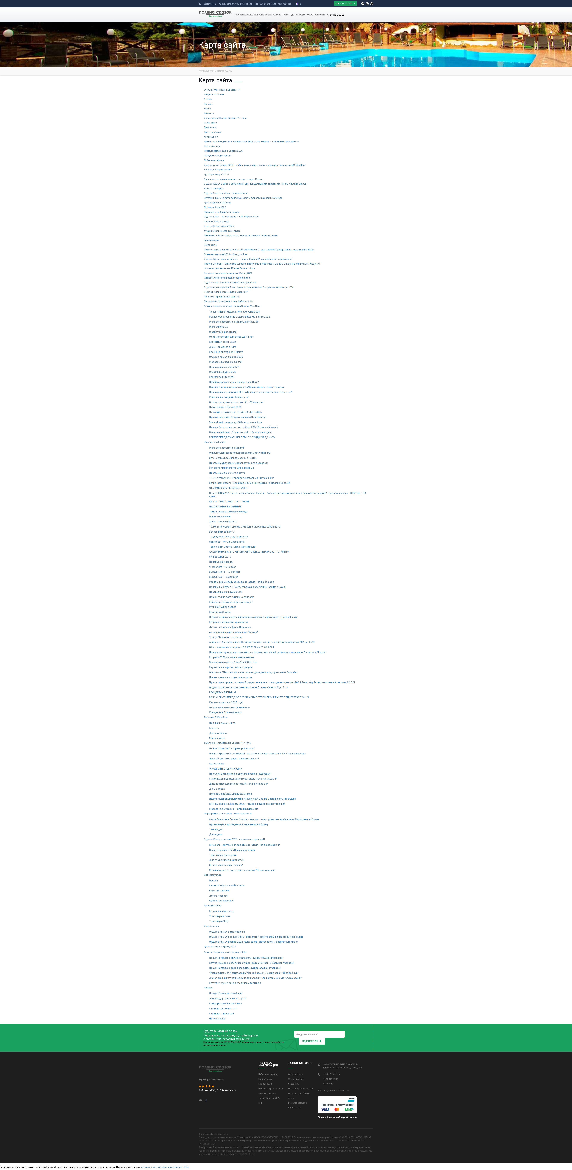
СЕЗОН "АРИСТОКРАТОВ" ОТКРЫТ (229, 501)
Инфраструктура (212, 874)
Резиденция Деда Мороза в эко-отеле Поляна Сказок (241, 581)
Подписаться (310, 1041)
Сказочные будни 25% (222, 371)
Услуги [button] (286, 15)
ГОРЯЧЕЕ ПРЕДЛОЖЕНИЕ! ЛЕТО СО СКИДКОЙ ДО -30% (242, 437)
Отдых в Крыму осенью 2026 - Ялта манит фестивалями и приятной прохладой (256, 936)
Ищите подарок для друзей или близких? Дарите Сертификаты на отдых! (252, 798)
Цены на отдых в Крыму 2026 (220, 946)
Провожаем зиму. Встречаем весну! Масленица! (237, 417)
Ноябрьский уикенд (220, 561)
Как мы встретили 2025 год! (226, 702)
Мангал (213, 880)
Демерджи (215, 834)
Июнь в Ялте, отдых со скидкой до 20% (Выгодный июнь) (243, 427)
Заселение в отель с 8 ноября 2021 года (233, 662)
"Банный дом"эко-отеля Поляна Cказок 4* (234, 758)
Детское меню (218, 733)
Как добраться (212, 146)
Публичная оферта (214, 160)
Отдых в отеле (212, 926)
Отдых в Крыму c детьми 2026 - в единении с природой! (234, 839)
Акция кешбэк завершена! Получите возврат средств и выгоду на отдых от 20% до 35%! (262, 642)
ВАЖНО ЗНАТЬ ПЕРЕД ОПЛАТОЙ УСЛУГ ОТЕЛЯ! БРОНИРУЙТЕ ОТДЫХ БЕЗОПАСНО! (259, 697)
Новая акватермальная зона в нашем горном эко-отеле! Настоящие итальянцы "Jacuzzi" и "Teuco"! (267, 652)
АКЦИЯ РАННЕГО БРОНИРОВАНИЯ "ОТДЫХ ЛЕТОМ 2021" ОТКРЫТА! (249, 551)
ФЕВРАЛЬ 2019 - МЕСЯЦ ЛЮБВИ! (228, 487)
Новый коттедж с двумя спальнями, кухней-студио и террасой (246, 957)
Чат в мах (328, 1083)
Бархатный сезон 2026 (222, 341)
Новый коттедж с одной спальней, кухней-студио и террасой (245, 967)
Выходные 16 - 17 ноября (224, 571)
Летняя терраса (218, 895)
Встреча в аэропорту (221, 911)
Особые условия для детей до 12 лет (231, 336)
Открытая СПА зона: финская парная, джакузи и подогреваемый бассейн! (253, 672)
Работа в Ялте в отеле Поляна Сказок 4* (226, 292)
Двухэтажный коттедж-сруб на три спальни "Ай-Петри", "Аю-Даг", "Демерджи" (255, 977)
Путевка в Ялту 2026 (215, 207)
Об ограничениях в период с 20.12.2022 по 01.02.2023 (241, 647)
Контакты (209, 113)
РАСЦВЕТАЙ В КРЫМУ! (222, 692)
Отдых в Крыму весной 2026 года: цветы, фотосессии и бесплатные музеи (253, 941)
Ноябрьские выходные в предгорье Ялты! (234, 382)
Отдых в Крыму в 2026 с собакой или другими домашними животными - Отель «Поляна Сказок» (255, 183)
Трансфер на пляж (220, 916)
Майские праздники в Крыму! (226, 447)
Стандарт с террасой (221, 1013)
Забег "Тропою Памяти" (223, 521)
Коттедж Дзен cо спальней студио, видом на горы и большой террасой (251, 962)
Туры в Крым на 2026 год (217, 202)
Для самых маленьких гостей (226, 859)
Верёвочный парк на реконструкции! (230, 667)
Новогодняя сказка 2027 (224, 366)
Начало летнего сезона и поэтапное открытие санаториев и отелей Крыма (253, 617)
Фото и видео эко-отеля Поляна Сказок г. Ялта (229, 268)
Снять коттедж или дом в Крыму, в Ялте (225, 952)
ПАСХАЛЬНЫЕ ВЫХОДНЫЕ (225, 506)
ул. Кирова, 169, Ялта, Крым (237, 4)
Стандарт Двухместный (223, 1008)
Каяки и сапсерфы (214, 188)
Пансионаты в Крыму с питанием (221, 212)
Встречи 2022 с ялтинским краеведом (232, 657)
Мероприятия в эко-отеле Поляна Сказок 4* (228, 813)
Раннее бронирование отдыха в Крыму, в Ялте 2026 (239, 316)
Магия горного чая (220, 516)
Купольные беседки (221, 900)
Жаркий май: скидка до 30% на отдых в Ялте (235, 422)
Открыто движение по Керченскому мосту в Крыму (239, 452)
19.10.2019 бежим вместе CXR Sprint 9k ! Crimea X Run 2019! (245, 526)
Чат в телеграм (267, 4)
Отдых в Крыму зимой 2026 (219, 226)
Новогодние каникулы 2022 (225, 591)
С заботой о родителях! (223, 331)
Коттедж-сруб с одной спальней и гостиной (235, 982)
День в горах (216, 788)
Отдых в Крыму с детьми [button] (301, 1088)
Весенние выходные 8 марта (226, 351)
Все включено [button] (264, 15)
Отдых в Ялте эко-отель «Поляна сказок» (226, 193)
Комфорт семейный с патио (225, 1003)
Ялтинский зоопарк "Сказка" (226, 865)
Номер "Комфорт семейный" (225, 993)
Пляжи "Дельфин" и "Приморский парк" (232, 748)
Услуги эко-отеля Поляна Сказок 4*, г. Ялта (227, 743)
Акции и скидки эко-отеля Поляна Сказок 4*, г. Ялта (232, 306)
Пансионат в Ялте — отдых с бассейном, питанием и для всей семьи (241, 235)
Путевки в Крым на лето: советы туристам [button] (270, 1090)
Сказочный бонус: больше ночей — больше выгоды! (240, 432)
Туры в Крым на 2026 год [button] (269, 1100)
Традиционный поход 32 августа (228, 536)
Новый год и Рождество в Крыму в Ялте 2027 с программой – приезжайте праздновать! (251, 141)
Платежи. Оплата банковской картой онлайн (227, 277)
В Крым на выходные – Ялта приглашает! (233, 808)
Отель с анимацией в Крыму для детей (232, 849)
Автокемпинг (211, 137)
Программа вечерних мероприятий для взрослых (238, 462)
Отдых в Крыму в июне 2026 (226, 356)
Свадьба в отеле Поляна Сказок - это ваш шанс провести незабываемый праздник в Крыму (264, 819)
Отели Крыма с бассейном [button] (295, 1081)
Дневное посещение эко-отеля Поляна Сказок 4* (238, 783)
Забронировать (345, 3)
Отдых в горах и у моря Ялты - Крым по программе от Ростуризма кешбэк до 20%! (248, 287)
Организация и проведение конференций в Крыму (238, 824)
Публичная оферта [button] (268, 1074)
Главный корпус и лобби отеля (227, 885)
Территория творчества (223, 855)
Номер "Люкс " (217, 1018)
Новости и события (214, 442)
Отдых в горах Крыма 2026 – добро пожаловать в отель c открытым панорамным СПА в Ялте (254, 165)
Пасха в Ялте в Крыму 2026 (225, 407)
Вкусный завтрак (219, 890)
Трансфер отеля (212, 905)
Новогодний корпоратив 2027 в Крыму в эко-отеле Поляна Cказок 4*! (250, 391)
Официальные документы (218, 155)
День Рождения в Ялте (222, 346)
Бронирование (211, 240)
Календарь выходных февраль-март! (230, 601)
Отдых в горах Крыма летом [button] (299, 1095)
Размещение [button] (250, 15)
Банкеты (214, 727)
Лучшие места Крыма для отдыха (222, 231)
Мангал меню (217, 737)
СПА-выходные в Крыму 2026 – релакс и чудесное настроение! (247, 803)
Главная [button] (238, 15)
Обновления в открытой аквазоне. (229, 707)
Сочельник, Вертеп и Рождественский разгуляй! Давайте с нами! (247, 586)
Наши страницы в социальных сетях (230, 677)
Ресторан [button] (277, 15)
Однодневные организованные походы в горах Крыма (233, 179)
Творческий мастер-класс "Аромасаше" (232, 546)
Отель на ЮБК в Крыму (216, 221)
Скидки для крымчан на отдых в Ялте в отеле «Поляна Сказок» (246, 387)
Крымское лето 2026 (221, 376)
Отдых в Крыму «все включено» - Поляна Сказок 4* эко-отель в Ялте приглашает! (248, 259)
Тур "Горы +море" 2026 (216, 174)
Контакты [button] (320, 15)
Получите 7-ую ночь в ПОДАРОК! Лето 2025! (235, 412)
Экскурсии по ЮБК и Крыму (225, 768)
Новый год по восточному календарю (231, 596)
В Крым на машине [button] (297, 1103)
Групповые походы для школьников (230, 793)
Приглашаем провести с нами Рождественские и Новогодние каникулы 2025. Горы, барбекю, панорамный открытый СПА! (282, 682)
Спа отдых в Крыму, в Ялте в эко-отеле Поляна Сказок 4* (243, 778)
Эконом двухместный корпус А (227, 998)
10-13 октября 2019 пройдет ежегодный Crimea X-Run (241, 477)
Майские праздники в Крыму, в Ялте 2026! (234, 321)
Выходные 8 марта (220, 611)
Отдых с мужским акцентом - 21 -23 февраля (236, 402)
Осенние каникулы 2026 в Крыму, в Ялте (225, 254)
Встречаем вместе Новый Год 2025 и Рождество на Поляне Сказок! (249, 482)
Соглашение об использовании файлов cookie (228, 301)
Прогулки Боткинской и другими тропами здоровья (239, 773)
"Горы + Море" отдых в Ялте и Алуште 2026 (234, 311)
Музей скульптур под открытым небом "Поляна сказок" (242, 870)
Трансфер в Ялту (219, 921)
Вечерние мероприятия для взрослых (231, 467)
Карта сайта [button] (294, 1107)
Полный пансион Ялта (222, 722)
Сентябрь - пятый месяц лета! (227, 541)
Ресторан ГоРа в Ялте (215, 717)
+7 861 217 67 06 (335, 15)
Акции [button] (302, 15)
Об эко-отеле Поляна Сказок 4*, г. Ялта (225, 118)
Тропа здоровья (212, 132)
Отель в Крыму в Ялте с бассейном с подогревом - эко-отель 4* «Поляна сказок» (257, 753)
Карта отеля (210, 122)
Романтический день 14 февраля (228, 397)
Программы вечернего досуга (227, 472)
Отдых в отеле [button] (295, 1074)
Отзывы (208, 99)
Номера (208, 987)
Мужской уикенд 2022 (222, 606)
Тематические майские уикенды (228, 511)
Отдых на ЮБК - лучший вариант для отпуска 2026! (231, 216)
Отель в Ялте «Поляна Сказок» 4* (222, 89)
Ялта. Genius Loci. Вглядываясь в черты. (233, 457)
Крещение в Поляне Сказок (225, 712)
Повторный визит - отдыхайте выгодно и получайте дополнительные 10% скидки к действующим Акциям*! (262, 263)
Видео (207, 108)
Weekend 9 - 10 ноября (222, 566)
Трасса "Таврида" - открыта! (225, 637)
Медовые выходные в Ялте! (225, 361)
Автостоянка (216, 763)
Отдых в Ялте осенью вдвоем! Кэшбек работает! (230, 282)
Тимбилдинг (216, 829)
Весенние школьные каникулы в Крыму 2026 (228, 273)
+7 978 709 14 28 (283, 4)
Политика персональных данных (221, 296)
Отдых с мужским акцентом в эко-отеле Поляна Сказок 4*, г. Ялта (248, 687)
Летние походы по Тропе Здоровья (230, 627)
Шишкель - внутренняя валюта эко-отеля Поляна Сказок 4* (244, 844)
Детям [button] (294, 15)
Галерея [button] (310, 15)
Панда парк (210, 127)
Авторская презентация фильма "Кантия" (233, 632)
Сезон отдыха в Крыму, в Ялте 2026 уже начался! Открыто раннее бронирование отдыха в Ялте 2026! (259, 249)
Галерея (208, 104)
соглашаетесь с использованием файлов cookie (165, 1167)
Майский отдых (218, 326)
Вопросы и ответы (214, 94)
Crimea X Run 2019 (220, 556)
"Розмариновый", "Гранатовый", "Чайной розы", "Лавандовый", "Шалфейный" (253, 972)
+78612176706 (209, 4)
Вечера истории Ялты (221, 531)
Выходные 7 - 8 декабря (223, 576)
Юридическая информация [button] (265, 1081)
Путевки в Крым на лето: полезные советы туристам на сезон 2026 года (243, 198)
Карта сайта (210, 245)
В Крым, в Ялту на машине (218, 169)
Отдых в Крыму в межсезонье (227, 931)
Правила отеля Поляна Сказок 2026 (223, 151)
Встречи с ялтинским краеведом (228, 622)
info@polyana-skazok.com (336, 1090)
